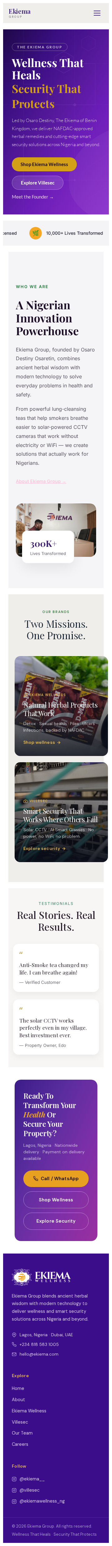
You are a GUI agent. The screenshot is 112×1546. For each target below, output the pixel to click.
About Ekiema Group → (41, 481)
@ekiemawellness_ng (42, 1501)
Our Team (22, 1433)
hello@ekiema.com (39, 1354)
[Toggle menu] (97, 13)
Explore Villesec (37, 182)
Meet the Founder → (33, 196)
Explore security (41, 848)
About (18, 1399)
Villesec (20, 1422)
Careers (20, 1444)
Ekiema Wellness (29, 1411)
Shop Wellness (56, 1200)
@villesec (30, 1490)
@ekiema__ (32, 1479)
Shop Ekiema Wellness (44, 164)
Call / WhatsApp (60, 1178)
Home (18, 1388)
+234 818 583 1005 (39, 1344)
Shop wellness (39, 742)
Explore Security (56, 1221)
